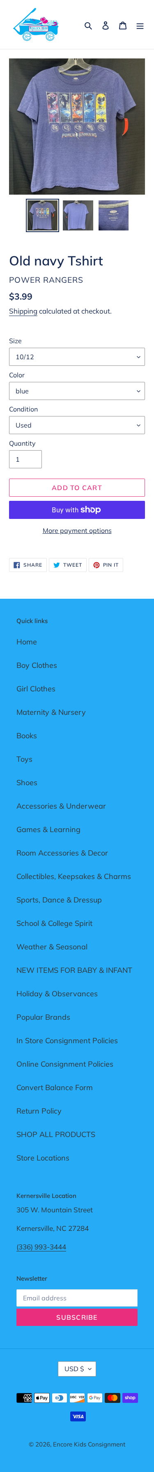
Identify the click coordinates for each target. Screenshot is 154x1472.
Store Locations (42, 1158)
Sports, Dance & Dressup (59, 900)
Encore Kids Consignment (89, 1444)
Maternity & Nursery (51, 712)
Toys (24, 759)
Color (17, 375)
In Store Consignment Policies (67, 1040)
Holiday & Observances (57, 993)
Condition (23, 409)
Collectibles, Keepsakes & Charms (73, 876)
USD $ (74, 1369)
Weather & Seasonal (51, 946)
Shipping (23, 311)
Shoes (26, 782)
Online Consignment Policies (64, 1064)
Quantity (22, 443)
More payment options (77, 530)
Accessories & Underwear (61, 806)
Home (26, 641)
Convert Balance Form (54, 1087)
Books (26, 735)
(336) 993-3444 (41, 1246)
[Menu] (140, 24)
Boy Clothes (36, 665)
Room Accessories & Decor (62, 853)
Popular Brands (43, 1017)
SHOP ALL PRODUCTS (55, 1134)
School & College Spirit (54, 923)
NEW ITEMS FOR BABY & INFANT (74, 970)
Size (15, 341)
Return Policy (39, 1111)
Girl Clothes (35, 688)
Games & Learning (48, 829)
